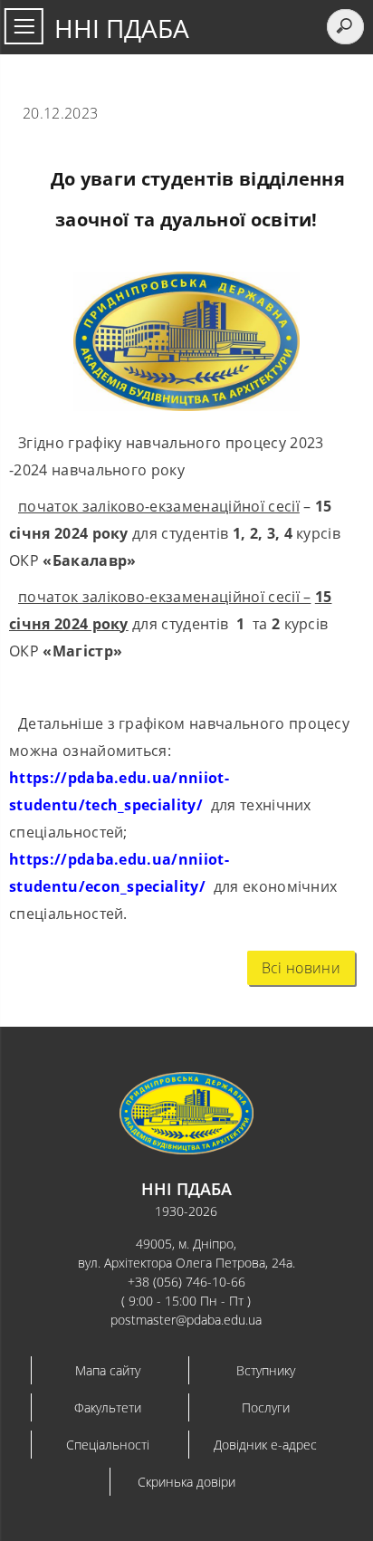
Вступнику (265, 1370)
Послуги (266, 1407)
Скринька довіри (186, 1481)
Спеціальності (107, 1444)
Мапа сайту (107, 1370)
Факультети (107, 1407)
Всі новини (301, 968)
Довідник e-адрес (265, 1444)
